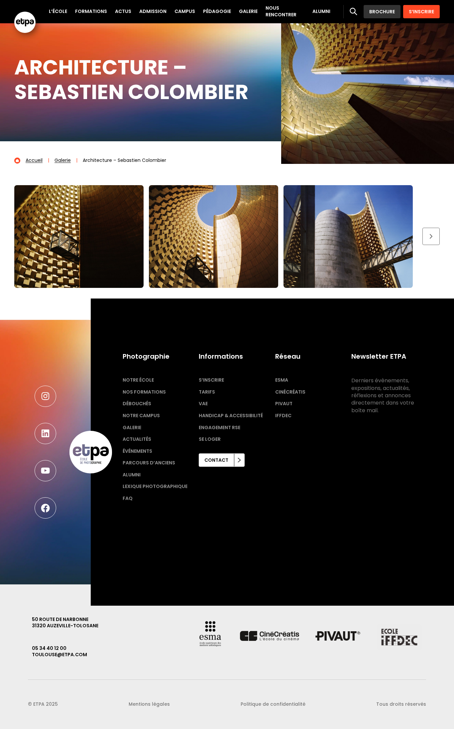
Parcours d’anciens (149, 462)
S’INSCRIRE (421, 11)
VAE (203, 403)
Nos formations (144, 392)
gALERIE (132, 427)
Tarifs (207, 392)
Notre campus (141, 415)
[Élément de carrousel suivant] (431, 236)
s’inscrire (211, 380)
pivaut (283, 403)
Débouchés (137, 403)
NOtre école (138, 380)
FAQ (128, 498)
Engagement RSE (219, 427)
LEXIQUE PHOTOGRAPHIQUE (155, 486)
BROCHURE (382, 11)
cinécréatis (290, 392)
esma (281, 380)
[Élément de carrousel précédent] (23, 236)
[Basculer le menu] (353, 11)
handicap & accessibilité (231, 415)
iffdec (283, 415)
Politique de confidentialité (273, 704)
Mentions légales (149, 704)
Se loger (210, 439)
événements (137, 451)
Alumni (132, 474)
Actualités (137, 439)
